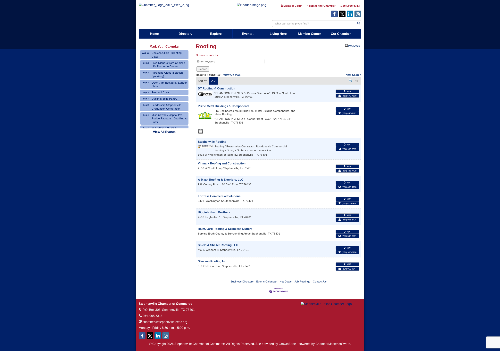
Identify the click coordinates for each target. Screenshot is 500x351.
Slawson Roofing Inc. (212, 261)
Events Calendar (266, 281)
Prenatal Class (161, 92)
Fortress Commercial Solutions (219, 196)
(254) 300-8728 (349, 252)
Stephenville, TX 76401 (169, 309)
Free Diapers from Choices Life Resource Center (168, 64)
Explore (216, 33)
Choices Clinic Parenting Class (167, 54)
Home (154, 33)
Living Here (278, 33)
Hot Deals (354, 45)
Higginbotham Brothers (214, 212)
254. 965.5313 (152, 316)
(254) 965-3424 (349, 219)
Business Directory (242, 281)
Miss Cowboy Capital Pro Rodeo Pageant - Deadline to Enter (170, 118)
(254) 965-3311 (349, 149)
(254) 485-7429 (349, 171)
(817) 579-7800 (349, 96)
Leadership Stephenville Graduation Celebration (166, 106)
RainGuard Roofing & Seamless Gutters (225, 228)
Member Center (309, 33)
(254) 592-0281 (349, 236)
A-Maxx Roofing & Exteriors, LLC (220, 179)
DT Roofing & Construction (216, 88)
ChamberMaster (326, 344)
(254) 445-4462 (349, 113)
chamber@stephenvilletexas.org (164, 322)
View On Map (232, 74)
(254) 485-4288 (349, 187)
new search (353, 74)
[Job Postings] (200, 131)
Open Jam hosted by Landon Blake (170, 84)
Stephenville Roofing (212, 141)
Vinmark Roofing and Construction (222, 163)
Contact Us (320, 281)
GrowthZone (287, 344)
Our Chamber (341, 33)
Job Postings (302, 281)
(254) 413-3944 (349, 203)
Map (349, 91)
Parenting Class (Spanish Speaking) (167, 74)
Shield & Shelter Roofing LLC (218, 245)
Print (356, 80)
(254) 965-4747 (349, 269)
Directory (185, 33)
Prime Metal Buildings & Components (223, 106)
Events (247, 33)
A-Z (213, 80)
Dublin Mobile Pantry (164, 98)
